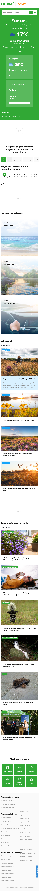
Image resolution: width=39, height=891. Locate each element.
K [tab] (26, 174)
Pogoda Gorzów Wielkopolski (10, 828)
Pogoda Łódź (5, 842)
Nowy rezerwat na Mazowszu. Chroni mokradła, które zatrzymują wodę (19, 738)
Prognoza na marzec (7, 863)
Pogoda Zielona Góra (26, 839)
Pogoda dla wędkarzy (7, 807)
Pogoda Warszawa (25, 832)
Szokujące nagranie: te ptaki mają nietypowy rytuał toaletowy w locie (18, 665)
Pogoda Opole (24, 815)
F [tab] (14, 174)
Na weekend (13, 116)
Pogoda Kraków (6, 839)
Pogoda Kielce (5, 835)
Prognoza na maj (6, 870)
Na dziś (4, 116)
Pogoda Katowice (6, 832)
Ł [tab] (31, 174)
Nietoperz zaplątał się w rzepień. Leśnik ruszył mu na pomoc (19, 703)
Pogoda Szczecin (25, 825)
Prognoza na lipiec (6, 877)
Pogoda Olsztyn (24, 811)
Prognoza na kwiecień (7, 866)
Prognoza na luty (6, 859)
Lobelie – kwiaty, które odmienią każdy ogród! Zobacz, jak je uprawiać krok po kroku (17, 559)
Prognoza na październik (27, 853)
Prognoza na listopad (26, 856)
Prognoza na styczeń (7, 856)
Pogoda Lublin (5, 846)
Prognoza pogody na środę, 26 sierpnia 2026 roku (18, 420)
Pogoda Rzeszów (25, 822)
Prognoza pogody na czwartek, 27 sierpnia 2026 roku (19, 379)
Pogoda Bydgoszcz (6, 821)
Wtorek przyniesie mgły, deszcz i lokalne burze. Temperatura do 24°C (17, 454)
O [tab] (2, 177)
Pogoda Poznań (24, 818)
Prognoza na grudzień (26, 860)
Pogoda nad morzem (7, 800)
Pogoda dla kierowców (8, 804)
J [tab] (24, 174)
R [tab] (9, 177)
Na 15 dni (22, 116)
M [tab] (34, 174)
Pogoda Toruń (24, 829)
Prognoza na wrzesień (26, 849)
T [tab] (17, 177)
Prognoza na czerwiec (7, 873)
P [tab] (4, 177)
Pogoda (22, 4)
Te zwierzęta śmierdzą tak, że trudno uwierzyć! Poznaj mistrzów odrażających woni (19, 629)
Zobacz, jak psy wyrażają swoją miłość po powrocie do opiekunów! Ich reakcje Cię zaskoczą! (19, 594)
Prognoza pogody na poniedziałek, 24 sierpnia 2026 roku (19, 489)
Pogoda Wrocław (25, 836)
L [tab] (29, 174)
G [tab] (17, 174)
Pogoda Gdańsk (6, 825)
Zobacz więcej (5, 345)
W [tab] (24, 177)
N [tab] (36, 174)
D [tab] (9, 174)
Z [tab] (31, 177)
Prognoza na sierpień (7, 880)
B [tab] (4, 174)
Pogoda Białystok (6, 817)
